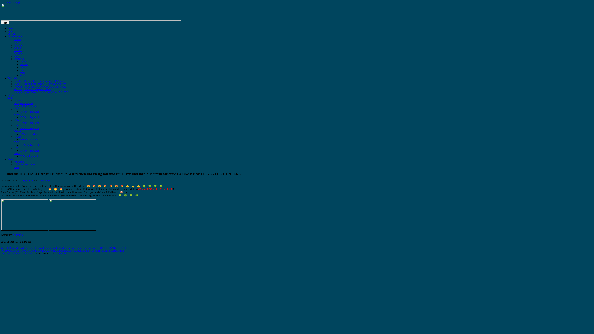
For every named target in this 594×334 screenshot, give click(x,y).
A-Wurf (17, 109)
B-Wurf (17, 114)
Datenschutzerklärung (24, 164)
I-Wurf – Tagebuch (29, 156)
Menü (4, 23)
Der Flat (18, 100)
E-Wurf (17, 131)
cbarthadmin (44, 180)
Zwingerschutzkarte (23, 103)
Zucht (10, 97)
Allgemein (18, 234)
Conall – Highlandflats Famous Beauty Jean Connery (40, 84)
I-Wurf (17, 153)
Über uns (11, 33)
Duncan (24, 64)
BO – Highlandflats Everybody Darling (33, 89)
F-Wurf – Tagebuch (29, 139)
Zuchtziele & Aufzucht (25, 106)
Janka (22, 72)
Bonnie (17, 47)
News (10, 31)
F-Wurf (17, 136)
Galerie (11, 95)
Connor (23, 61)
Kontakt (11, 159)
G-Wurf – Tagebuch (29, 145)
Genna (17, 42)
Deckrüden (12, 78)
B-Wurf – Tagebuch (29, 117)
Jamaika (18, 50)
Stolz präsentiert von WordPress (16, 253)
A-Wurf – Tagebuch (29, 111)
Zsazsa (23, 75)
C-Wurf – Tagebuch (29, 123)
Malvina (18, 45)
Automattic (61, 253)
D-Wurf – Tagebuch (29, 128)
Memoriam (19, 59)
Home (10, 28)
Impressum (19, 162)
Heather (17, 39)
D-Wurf (17, 125)
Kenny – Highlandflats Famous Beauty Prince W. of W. (41, 92)
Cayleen (18, 53)
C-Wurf (17, 120)
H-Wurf (17, 148)
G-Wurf (17, 142)
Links (16, 167)
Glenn (23, 67)
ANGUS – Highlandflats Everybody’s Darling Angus (40, 86)
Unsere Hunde (14, 36)
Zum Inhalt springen (11, 2)
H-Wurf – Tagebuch (29, 150)
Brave (23, 70)
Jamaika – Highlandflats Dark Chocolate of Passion (39, 81)
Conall (17, 56)
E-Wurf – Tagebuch (29, 134)
